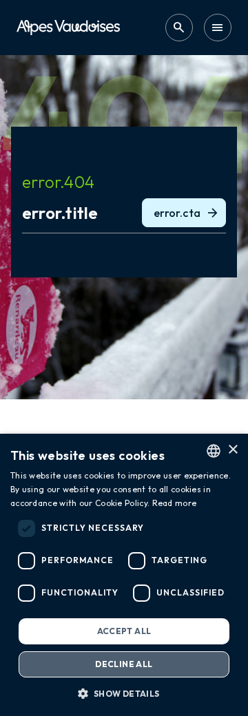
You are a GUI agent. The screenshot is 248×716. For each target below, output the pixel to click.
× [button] (232, 450)
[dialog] (124, 575)
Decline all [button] (123, 664)
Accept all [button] (124, 631)
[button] (123, 693)
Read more (174, 503)
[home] (68, 27)
